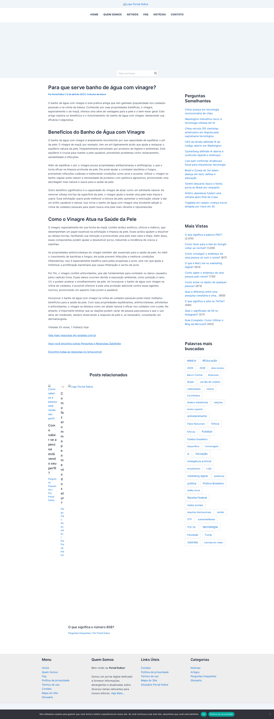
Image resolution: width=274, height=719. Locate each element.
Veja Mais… (117, 693)
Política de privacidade (55, 680)
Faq (44, 676)
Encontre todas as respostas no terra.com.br (75, 351)
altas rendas (217, 368)
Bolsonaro (213, 375)
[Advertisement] (137, 44)
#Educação (209, 360)
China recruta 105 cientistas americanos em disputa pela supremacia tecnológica (202, 132)
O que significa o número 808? (91, 627)
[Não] (270, 714)
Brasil (190, 381)
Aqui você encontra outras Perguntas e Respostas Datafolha (84, 343)
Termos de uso (51, 684)
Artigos (195, 672)
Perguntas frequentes (79, 633)
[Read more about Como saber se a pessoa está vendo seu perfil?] (52, 402)
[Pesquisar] (156, 73)
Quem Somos (50, 672)
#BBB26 (191, 360)
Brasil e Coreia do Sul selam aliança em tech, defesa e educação (202, 174)
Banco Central (194, 375)
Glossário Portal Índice (154, 684)
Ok (203, 714)
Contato (47, 688)
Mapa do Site (50, 693)
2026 (202, 367)
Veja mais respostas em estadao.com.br (72, 335)
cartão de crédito (210, 381)
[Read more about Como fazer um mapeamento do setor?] (62, 386)
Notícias (195, 667)
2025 (190, 367)
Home (45, 667)
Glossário (47, 697)
